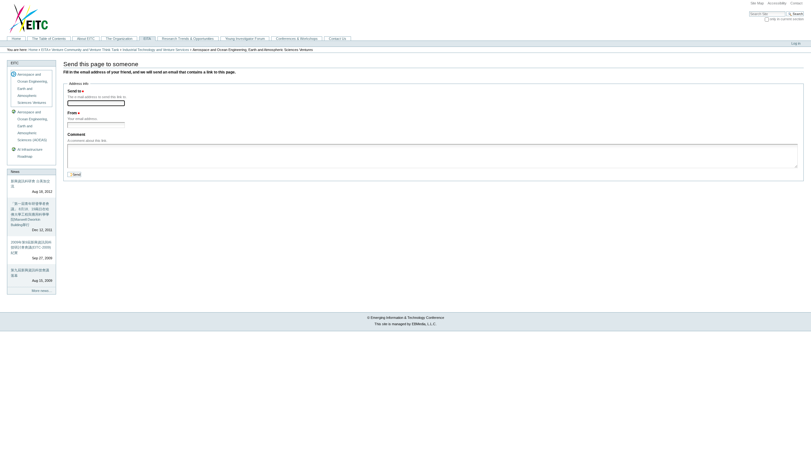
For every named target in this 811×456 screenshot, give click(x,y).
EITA (147, 39)
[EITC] (26, 18)
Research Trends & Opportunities (188, 39)
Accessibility (777, 3)
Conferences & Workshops (297, 39)
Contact (796, 3)
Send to (74, 91)
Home (16, 39)
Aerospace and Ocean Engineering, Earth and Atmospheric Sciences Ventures (32, 88)
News (15, 172)
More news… (42, 291)
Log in (796, 43)
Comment (76, 134)
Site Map (757, 3)
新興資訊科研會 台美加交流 (30, 183)
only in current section (787, 19)
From (72, 113)
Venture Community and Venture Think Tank (85, 50)
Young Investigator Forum (245, 39)
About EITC (86, 39)
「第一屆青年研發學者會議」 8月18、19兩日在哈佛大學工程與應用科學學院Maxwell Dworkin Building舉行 (30, 214)
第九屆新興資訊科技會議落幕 (30, 272)
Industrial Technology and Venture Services (156, 50)
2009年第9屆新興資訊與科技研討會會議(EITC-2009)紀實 (31, 247)
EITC (15, 63)
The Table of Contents (49, 39)
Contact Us (337, 39)
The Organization (119, 39)
